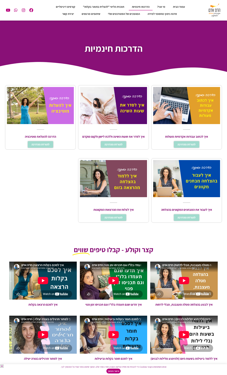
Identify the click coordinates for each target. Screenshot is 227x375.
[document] (113, 187)
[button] (2, 366)
